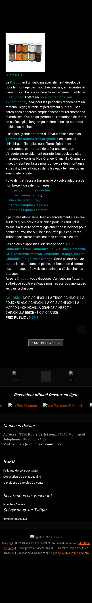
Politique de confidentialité (20, 470)
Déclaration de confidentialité (22, 476)
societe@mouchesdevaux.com (37, 444)
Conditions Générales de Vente (23, 482)
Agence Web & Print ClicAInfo (70, 553)
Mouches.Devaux (14, 504)
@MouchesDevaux (15, 518)
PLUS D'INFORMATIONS (46, 343)
